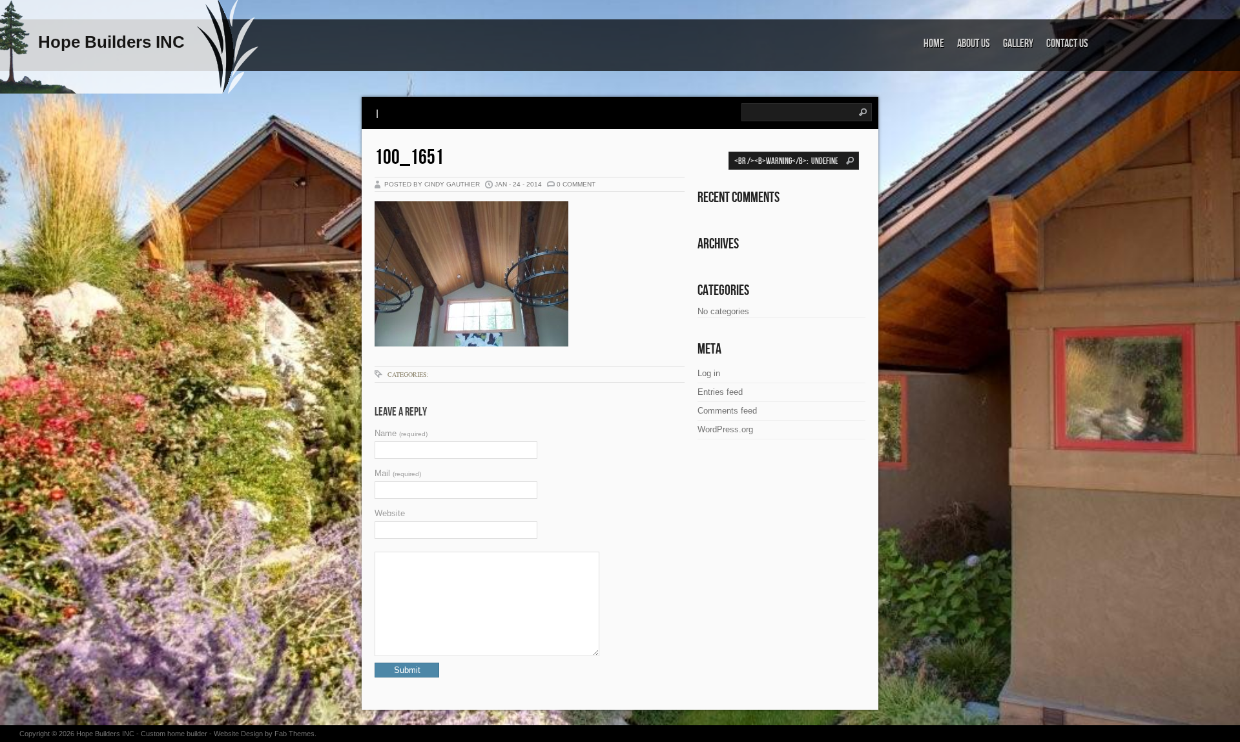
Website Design (238, 733)
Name (401, 433)
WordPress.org (725, 429)
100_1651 (409, 157)
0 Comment (576, 184)
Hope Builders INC (105, 733)
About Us (973, 43)
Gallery (1018, 43)
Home (934, 43)
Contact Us (1067, 43)
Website (390, 513)
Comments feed (727, 411)
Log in (709, 373)
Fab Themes (294, 733)
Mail (398, 473)
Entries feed (720, 392)
